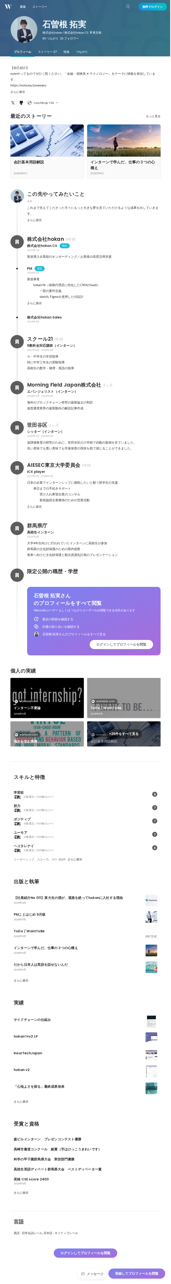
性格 (66, 52)
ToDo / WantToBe (106, 707)
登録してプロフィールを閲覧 (136, 1273)
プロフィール (22, 52)
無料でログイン (152, 7)
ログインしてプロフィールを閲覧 (121, 644)
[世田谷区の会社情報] (17, 427)
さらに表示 (17, 92)
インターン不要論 (27, 707)
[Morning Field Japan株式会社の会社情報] (17, 387)
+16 (44, 102)
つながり (82, 52)
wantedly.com (29, 701)
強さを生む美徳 (25, 741)
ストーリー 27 (47, 52)
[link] (47, 698)
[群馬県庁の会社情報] (17, 528)
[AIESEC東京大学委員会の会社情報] (17, 468)
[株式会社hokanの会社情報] (17, 242)
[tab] (22, 52)
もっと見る (153, 116)
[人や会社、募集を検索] (128, 7)
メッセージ (95, 1273)
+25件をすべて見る (124, 733)
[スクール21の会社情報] (17, 341)
